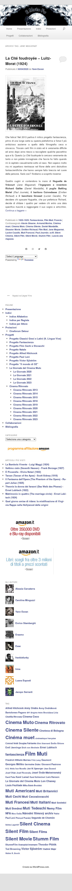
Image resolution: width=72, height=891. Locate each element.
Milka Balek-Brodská (32, 785)
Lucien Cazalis (12, 232)
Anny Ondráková (47, 708)
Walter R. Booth (12, 853)
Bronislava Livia (50, 712)
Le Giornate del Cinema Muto (25, 368)
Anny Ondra (31, 708)
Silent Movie (32, 235)
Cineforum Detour (19, 331)
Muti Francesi (27, 232)
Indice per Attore (18, 323)
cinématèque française (45, 738)
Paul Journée (42, 232)
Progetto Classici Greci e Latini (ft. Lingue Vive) (35, 338)
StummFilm (11, 844)
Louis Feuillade (13, 785)
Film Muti (48, 220)
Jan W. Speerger (35, 768)
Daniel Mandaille (50, 226)
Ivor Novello (20, 768)
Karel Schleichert (37, 777)
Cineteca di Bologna (51, 730)
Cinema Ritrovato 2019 (25, 404)
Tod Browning (13, 848)
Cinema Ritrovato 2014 (25, 393)
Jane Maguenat (56, 229)
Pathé (56, 813)
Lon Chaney (48, 781)
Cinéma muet (20, 737)
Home (9, 28)
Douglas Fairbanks (27, 743)
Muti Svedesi (13, 808)
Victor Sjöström (31, 849)
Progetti (10, 35)
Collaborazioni (26, 35)
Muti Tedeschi (34, 808)
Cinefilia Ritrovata (13, 716)
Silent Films (38, 831)
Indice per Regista (19, 320)
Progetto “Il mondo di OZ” (23, 364)
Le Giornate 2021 (22, 375)
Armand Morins (44, 223)
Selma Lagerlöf (12, 824)
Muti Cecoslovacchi (35, 797)
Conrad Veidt (11, 743)
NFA (8, 813)
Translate (29, 259)
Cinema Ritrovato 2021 (25, 412)
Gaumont (46, 760)
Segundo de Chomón (43, 817)
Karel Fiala (10, 777)
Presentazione (24, 28)
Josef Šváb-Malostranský (46, 772)
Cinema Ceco (31, 716)
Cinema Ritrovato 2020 (25, 408)
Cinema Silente (33, 226)
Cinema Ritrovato (18, 386)
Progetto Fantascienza (21, 342)
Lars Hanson (52, 777)
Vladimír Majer (49, 849)
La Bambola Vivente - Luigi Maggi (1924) (27, 464)
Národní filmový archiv (37, 813)
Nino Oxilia (17, 813)
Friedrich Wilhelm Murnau (18, 760)
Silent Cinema (35, 823)
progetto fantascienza (55, 137)
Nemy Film (54, 808)
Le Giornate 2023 (22, 382)
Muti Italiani (40, 802)
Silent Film (19, 235)
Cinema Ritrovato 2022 (25, 415)
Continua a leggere (16, 210)
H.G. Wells (10, 768)
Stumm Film (45, 235)
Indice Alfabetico (18, 316)
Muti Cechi (13, 796)
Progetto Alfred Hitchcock (23, 353)
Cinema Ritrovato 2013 (25, 389)
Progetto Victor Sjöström (23, 360)
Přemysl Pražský (23, 817)
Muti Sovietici (58, 802)
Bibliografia (43, 35)
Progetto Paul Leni (19, 356)
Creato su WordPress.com (36, 866)
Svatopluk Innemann (28, 844)
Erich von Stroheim (30, 747)
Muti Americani (20, 790)
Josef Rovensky (23, 772)
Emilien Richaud (29, 229)
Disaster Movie (12, 229)
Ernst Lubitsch (48, 747)
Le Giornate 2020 (22, 371)
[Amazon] (25, 541)
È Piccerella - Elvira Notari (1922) (23, 471)
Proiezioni (51, 28)
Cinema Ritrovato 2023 (25, 419)
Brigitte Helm (37, 712)
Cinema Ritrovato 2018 (25, 401)
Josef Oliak (10, 772)
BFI (28, 712)
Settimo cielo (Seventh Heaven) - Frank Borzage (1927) (34, 468)
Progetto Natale (17, 349)
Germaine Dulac (33, 764)
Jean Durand (50, 768)
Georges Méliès (14, 764)
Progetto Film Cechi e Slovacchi (26, 345)
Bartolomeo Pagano (15, 712)
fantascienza (14, 754)
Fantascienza (36, 220)
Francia (58, 220)
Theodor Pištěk (47, 844)
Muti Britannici (47, 791)
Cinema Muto (18, 226)
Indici (38, 28)
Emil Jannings (13, 747)
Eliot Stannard (43, 743)
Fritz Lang (36, 760)
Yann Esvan (38, 69)
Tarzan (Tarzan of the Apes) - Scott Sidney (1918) (31, 475)
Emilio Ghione (57, 743)
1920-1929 (23, 220)
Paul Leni (10, 817)
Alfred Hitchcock (14, 708)
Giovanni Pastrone (51, 764)
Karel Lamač (22, 777)
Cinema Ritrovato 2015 (25, 397)
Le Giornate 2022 (22, 378)
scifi (52, 232)
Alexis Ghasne (28, 223)
